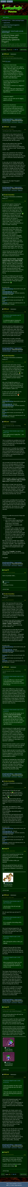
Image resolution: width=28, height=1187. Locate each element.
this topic (7, 61)
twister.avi (7, 582)
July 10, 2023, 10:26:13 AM (8, 129)
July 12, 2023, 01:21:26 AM (9, 572)
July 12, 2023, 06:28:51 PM (8, 669)
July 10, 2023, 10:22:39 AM (8, 56)
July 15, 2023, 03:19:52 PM (9, 1009)
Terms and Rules (13, 1183)
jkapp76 (6, 570)
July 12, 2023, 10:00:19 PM (9, 851)
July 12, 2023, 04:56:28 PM (8, 600)
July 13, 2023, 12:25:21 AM (8, 897)
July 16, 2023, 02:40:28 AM (8, 1154)
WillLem (9, 27)
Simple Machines (18, 1185)
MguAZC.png (8, 883)
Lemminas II (14, 122)
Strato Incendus (9, 195)
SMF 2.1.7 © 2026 (10, 1185)
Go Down (3, 49)
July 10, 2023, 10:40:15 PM (8, 311)
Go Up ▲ (19, 1183)
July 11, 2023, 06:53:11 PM (8, 361)
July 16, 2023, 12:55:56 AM (8, 1076)
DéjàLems (20, 122)
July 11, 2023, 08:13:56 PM (8, 424)
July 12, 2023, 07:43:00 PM (8, 787)
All (17, 49)
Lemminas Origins (6, 122)
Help (8, 1183)
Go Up (2, 1174)
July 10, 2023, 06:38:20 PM (8, 200)
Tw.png (8, 1048)
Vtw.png (8, 1062)
